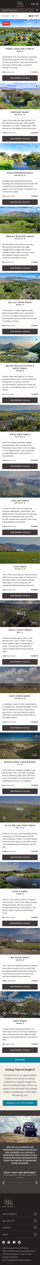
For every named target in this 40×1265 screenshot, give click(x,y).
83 (33, 884)
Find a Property (10, 1214)
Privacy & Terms (25, 1254)
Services (7, 1228)
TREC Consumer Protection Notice (15, 1248)
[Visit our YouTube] (3, 1242)
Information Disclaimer (10, 1254)
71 (33, 1014)
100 (33, 295)
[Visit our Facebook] (14, 1242)
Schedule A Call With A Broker (20, 1103)
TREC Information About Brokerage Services (18, 1251)
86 (33, 818)
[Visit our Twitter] (19, 1242)
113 (33, 427)
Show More (20, 1060)
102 (33, 105)
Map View (35, 16)
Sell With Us (8, 1221)
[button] (14, 16)
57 (33, 559)
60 (33, 950)
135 (33, 493)
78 (33, 166)
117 (33, 359)
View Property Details (20, 78)
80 (33, 623)
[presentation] (5, 16)
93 (33, 42)
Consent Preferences (10, 1257)
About (5, 1234)
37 (33, 755)
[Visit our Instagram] (8, 1242)
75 (33, 229)
